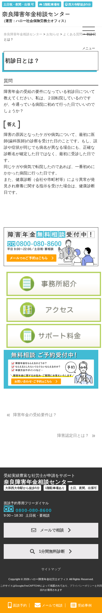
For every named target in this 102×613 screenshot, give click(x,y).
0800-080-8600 (34, 510)
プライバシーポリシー (82, 585)
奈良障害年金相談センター (36, 13)
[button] (88, 32)
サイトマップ (51, 569)
